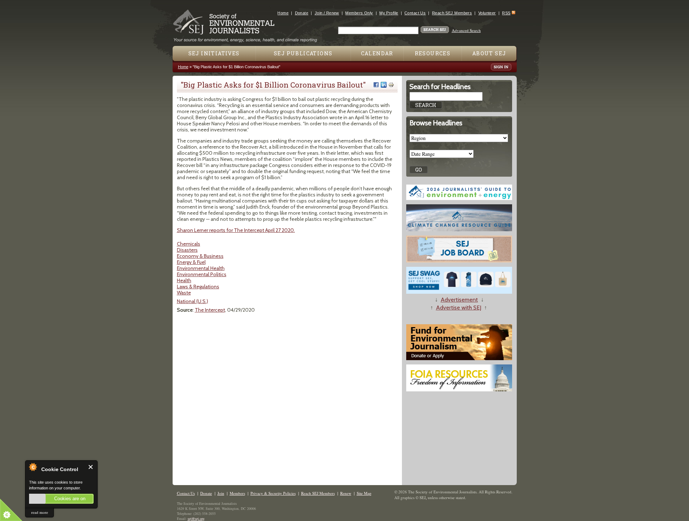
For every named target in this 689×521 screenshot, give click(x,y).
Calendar (377, 53)
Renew (345, 493)
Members (237, 493)
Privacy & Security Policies (273, 493)
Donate (302, 13)
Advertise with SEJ (458, 307)
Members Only (359, 13)
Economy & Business (200, 256)
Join (220, 493)
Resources (433, 53)
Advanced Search (466, 30)
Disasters (187, 250)
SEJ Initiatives (214, 53)
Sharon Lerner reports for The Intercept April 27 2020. (236, 230)
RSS (506, 13)
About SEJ (489, 53)
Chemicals (188, 244)
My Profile (388, 13)
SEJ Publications (303, 53)
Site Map (364, 493)
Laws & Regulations (198, 286)
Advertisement (459, 299)
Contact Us (415, 13)
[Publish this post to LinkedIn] (383, 85)
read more (39, 512)
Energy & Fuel (191, 262)
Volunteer (487, 13)
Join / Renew (327, 13)
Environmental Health (201, 268)
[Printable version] (391, 85)
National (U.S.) (192, 301)
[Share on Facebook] (376, 85)
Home (283, 13)
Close (91, 467)
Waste (184, 292)
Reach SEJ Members (452, 13)
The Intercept (210, 310)
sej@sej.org (196, 518)
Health (184, 280)
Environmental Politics (201, 274)
